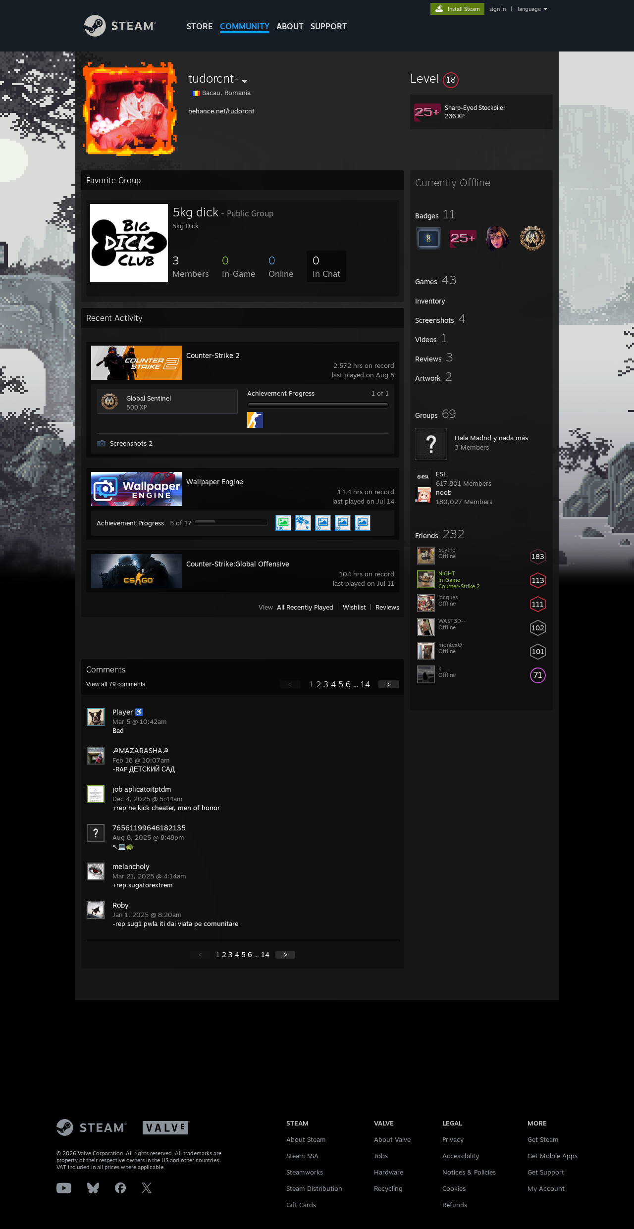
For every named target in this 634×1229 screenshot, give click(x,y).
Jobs (381, 1156)
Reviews (387, 607)
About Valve (392, 1139)
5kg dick (195, 212)
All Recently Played (305, 607)
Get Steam (543, 1139)
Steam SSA (302, 1156)
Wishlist (354, 607)
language (529, 8)
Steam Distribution (314, 1188)
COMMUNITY (244, 26)
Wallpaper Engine (214, 481)
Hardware (388, 1172)
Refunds (454, 1205)
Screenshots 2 (131, 443)
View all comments (115, 684)
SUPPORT (329, 26)
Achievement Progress (281, 393)
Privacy (453, 1139)
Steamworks (304, 1172)
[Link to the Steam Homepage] (120, 34)
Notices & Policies (469, 1172)
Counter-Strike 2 (213, 355)
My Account (546, 1188)
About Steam (306, 1139)
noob (444, 492)
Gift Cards (301, 1205)
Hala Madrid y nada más (491, 438)
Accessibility (460, 1156)
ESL (441, 474)
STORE (200, 26)
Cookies (454, 1188)
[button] (481, 78)
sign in (497, 8)
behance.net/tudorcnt (221, 111)
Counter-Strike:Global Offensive (237, 564)
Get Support (546, 1172)
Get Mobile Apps (553, 1156)
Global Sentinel (148, 398)
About (290, 26)
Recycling (388, 1188)
